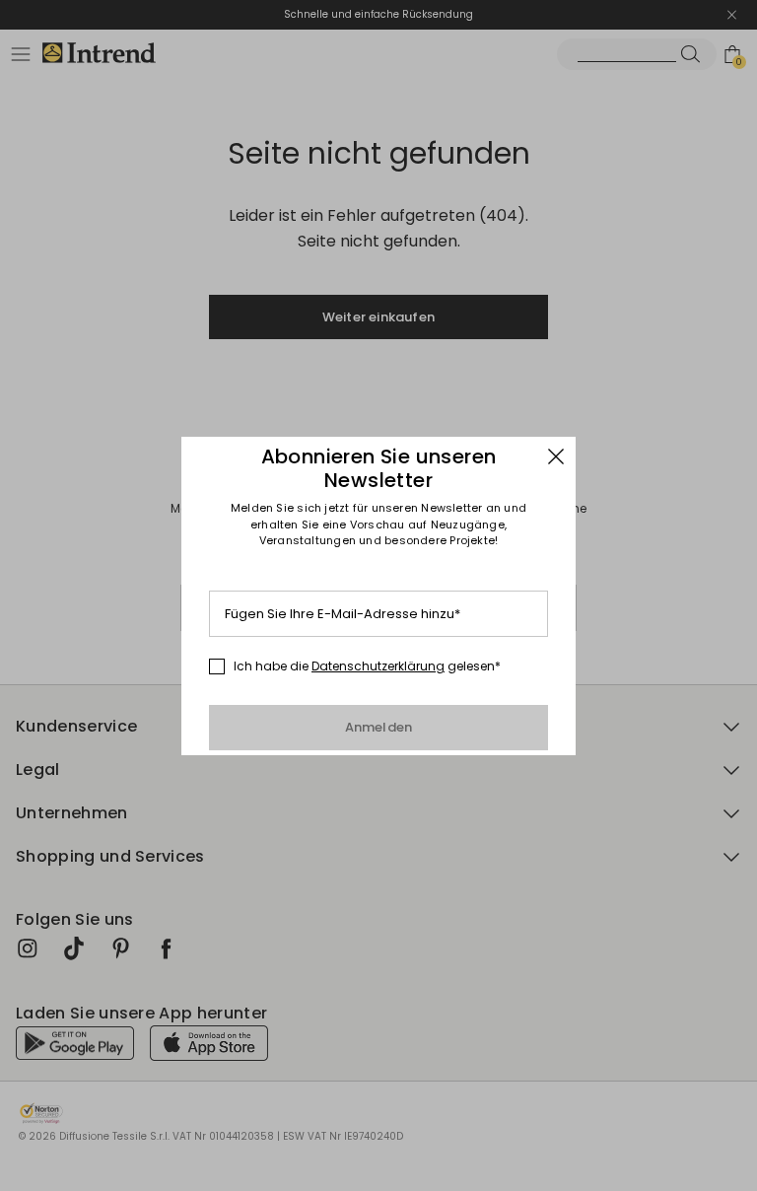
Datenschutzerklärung (378, 666)
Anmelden (379, 727)
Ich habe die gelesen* (367, 666)
